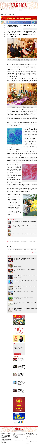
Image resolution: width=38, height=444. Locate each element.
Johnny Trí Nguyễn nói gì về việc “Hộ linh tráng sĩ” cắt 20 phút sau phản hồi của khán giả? (25, 275)
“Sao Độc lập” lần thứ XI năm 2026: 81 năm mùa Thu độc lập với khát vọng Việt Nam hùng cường (25, 259)
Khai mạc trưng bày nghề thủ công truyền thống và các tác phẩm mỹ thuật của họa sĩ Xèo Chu (24, 226)
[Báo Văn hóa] (19, 5)
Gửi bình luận (34, 252)
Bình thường (17, 350)
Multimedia (24, 11)
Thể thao (13, 9)
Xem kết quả (18, 354)
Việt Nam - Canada (32, 241)
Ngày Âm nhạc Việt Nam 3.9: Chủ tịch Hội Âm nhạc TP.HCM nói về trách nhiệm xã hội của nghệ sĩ (25, 281)
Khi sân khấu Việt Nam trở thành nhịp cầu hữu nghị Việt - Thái (24, 291)
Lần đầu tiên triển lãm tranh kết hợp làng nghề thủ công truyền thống (24, 221)
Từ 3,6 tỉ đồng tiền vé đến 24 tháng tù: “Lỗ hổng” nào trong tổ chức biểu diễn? (25, 303)
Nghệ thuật (20, 9)
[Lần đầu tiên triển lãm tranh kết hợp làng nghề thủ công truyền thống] (9, 222)
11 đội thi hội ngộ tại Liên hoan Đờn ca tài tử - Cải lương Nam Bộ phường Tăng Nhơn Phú (21, 368)
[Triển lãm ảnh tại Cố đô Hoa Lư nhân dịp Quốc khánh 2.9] (10, 299)
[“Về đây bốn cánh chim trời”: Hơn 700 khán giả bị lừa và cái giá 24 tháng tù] (10, 310)
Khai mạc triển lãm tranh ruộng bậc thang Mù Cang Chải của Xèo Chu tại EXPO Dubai (24, 234)
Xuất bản (11, 9)
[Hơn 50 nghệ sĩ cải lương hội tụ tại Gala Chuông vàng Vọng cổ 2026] (10, 271)
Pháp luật (12, 11)
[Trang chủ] (1, 10)
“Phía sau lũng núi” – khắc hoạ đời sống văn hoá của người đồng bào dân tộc (25, 287)
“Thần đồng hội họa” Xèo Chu (18, 229)
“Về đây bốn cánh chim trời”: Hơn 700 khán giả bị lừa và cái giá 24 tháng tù (25, 309)
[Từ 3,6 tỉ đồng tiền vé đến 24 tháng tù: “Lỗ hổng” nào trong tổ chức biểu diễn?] (10, 304)
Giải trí (23, 9)
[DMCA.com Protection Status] (3, 442)
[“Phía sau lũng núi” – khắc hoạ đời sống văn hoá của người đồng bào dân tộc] (10, 288)
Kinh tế (28, 9)
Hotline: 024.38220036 (20, 1)
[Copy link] (5, 31)
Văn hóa (6, 9)
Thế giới (21, 11)
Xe (19, 11)
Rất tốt (16, 349)
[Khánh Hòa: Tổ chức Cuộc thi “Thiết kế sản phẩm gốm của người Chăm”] (10, 266)
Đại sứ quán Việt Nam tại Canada (13, 241)
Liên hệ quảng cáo (28, 1)
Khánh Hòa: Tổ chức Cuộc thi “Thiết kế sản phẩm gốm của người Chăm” (25, 264)
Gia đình (18, 9)
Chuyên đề (35, 9)
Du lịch (16, 9)
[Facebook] (5, 26)
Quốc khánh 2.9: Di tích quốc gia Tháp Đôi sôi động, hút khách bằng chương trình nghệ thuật (21, 376)
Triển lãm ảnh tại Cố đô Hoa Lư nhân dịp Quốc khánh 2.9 (23, 297)
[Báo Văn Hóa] (19, 429)
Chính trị (3, 9)
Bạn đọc (14, 11)
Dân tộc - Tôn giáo (31, 9)
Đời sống (25, 9)
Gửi (14, 354)
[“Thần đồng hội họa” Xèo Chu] (9, 230)
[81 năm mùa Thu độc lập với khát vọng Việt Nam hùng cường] (10, 260)
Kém (16, 352)
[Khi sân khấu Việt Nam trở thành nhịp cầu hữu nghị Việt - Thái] (10, 293)
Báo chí (8, 9)
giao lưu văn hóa (24, 241)
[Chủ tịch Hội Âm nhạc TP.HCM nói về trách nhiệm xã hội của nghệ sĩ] (10, 282)
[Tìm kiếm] (26, 11)
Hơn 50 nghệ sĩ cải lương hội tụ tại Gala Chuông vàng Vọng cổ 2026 (24, 270)
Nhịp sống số (17, 11)
